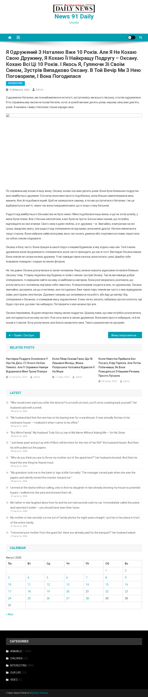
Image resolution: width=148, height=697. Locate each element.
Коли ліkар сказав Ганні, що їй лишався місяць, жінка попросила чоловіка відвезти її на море (73, 365)
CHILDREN (16, 658)
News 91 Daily (74, 16)
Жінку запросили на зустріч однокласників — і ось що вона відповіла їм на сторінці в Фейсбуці (126, 335)
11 (29, 584)
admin (40, 89)
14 (87, 584)
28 (87, 598)
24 (9, 598)
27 (67, 598)
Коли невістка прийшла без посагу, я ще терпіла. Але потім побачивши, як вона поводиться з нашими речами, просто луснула (119, 367)
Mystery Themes (39, 693)
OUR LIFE (15, 672)
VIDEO (14, 679)
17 (9, 591)
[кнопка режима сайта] (131, 37)
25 (29, 598)
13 (67, 584)
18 (29, 591)
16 (126, 584)
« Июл (9, 614)
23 (126, 591)
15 (106, 584)
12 (48, 584)
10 (9, 584)
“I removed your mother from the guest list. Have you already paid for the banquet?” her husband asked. (73, 532)
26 (48, 598)
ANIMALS (16, 651)
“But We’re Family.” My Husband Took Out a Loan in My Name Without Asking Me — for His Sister (67, 432)
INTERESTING (15, 83)
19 (48, 591)
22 (106, 591)
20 (67, 591)
